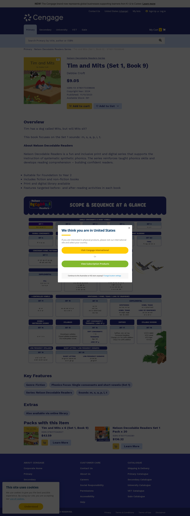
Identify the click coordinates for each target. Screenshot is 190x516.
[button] (129, 228)
